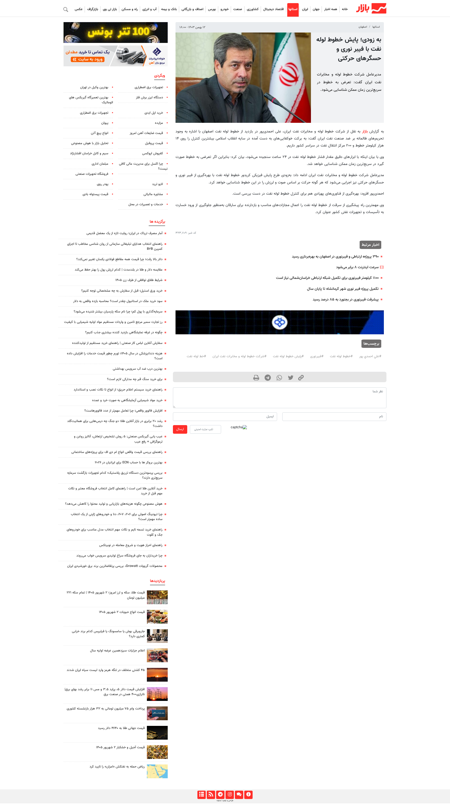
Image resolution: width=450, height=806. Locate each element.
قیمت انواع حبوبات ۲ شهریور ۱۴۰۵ (122, 612)
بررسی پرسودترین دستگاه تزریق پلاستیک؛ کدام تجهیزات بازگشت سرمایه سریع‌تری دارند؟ (114, 475)
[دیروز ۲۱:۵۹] (157, 636)
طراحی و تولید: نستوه (225, 800)
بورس (212, 9)
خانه (345, 9)
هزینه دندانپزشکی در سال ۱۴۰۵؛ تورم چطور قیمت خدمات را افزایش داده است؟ (114, 356)
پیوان (104, 123)
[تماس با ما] (239, 794)
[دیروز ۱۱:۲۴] (157, 617)
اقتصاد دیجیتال (273, 9)
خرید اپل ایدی (154, 113)
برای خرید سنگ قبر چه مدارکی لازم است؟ (134, 379)
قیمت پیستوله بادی (95, 194)
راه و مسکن (130, 9)
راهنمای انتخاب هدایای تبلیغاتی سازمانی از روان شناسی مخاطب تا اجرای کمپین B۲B (114, 246)
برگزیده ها (157, 222)
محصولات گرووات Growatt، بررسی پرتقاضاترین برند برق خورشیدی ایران (114, 566)
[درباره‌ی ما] (248, 794)
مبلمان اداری (100, 164)
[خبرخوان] (211, 794)
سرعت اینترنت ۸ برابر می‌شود (357, 267)
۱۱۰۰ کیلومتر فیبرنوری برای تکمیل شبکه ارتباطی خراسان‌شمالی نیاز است (327, 278)
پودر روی (102, 184)
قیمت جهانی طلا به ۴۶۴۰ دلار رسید (121, 728)
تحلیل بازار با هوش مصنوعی (89, 143)
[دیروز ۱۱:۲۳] (157, 752)
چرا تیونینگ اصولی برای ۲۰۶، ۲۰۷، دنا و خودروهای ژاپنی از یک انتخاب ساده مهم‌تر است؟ (116, 517)
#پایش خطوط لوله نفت (288, 356)
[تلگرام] (220, 794)
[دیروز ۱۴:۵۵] (157, 655)
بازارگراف (92, 9)
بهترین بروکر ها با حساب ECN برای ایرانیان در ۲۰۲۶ (128, 462)
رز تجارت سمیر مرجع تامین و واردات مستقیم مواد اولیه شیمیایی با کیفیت (113, 322)
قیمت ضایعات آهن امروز (146, 133)
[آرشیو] (201, 794)
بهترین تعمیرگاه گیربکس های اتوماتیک (91, 100)
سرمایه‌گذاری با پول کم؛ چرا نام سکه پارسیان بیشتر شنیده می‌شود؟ (118, 311)
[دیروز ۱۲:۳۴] (157, 694)
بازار (365, 132)
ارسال (180, 429)
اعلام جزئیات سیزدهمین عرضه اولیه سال (117, 650)
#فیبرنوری (316, 356)
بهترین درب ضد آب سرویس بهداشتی (137, 369)
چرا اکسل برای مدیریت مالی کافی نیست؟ (143, 166)
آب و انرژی (149, 9)
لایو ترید (157, 184)
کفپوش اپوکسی (152, 153)
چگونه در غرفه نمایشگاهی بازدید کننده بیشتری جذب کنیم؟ (123, 332)
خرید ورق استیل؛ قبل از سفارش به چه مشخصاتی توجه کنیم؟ (121, 290)
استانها (293, 9)
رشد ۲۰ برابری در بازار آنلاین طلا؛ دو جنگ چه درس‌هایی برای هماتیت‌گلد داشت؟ (114, 424)
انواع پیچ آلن (99, 133)
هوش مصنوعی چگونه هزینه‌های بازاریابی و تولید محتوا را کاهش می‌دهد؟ (113, 504)
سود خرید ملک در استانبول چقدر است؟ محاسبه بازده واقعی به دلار (117, 301)
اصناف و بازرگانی (192, 9)
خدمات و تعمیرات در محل (145, 204)
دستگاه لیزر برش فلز (149, 97)
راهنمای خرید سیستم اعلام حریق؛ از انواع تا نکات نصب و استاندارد (118, 389)
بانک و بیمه (169, 9)
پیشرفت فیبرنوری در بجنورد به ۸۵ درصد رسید (346, 300)
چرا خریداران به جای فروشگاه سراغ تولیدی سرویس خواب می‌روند (119, 555)
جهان (316, 9)
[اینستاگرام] (229, 794)
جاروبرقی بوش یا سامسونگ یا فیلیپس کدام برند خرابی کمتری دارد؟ (108, 634)
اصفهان (363, 27)
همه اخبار (330, 9)
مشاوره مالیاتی (153, 194)
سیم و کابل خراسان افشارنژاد (89, 153)
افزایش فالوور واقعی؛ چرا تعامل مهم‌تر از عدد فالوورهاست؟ (123, 410)
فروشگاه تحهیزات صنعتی (92, 174)
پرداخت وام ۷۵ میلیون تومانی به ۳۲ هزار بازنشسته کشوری (106, 708)
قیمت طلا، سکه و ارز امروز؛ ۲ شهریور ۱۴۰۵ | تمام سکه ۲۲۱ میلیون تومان (106, 595)
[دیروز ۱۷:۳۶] (157, 713)
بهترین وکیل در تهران (94, 87)
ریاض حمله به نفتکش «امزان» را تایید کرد (117, 766)
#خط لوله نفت (196, 356)
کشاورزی (253, 9)
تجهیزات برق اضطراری (149, 87)
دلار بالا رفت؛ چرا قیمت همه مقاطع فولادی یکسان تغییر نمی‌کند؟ (119, 259)
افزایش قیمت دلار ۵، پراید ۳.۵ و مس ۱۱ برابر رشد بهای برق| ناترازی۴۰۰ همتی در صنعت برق (105, 692)
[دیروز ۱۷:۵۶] (157, 597)
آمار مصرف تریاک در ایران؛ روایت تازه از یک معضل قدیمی (124, 233)
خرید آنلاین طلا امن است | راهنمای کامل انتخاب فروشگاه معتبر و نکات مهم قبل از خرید (115, 491)
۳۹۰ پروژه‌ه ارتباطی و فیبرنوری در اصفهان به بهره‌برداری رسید (335, 257)
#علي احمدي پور (370, 356)
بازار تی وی (110, 9)
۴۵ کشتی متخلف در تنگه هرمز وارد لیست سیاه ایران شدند (106, 670)
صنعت (237, 9)
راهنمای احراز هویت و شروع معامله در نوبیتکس (130, 545)
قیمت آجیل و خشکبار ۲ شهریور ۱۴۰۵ (120, 747)
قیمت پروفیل (154, 143)
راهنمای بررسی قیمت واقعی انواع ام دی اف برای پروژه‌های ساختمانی (116, 452)
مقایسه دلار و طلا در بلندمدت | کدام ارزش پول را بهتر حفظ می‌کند (118, 269)
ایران (305, 9)
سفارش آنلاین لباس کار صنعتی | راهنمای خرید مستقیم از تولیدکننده (117, 343)
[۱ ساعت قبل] (157, 733)
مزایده (159, 123)
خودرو (225, 9)
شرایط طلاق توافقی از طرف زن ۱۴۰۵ (138, 280)
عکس (79, 9)
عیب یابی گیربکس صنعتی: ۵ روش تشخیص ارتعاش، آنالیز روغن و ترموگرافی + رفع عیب (118, 439)
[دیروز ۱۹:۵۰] (157, 675)
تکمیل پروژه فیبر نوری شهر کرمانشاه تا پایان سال (343, 289)
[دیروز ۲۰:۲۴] (157, 771)
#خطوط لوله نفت (341, 356)
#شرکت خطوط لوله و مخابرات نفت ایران (239, 356)
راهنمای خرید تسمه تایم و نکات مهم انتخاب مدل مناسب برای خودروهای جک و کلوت (114, 532)
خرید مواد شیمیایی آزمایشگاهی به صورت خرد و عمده (127, 400)
